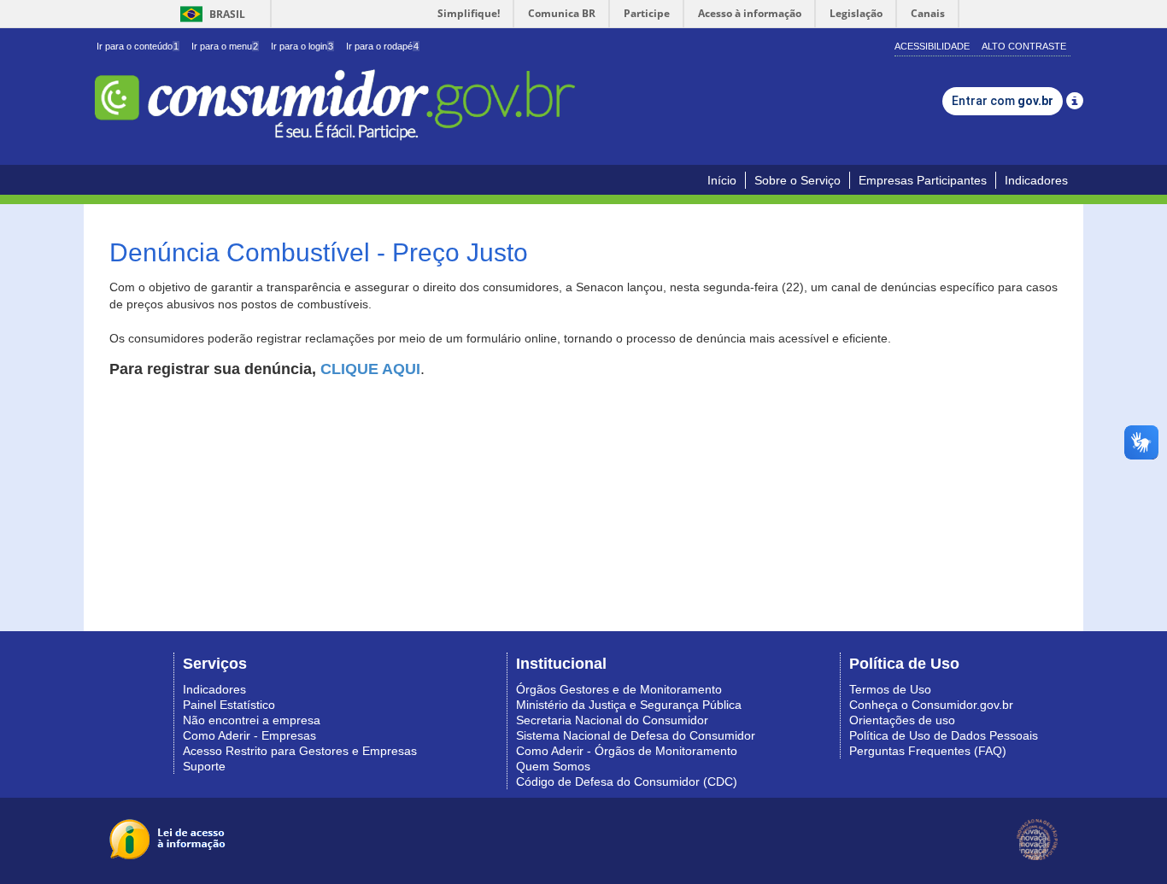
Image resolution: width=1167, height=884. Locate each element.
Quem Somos (553, 766)
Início (721, 180)
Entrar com (1002, 101)
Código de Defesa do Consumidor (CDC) (626, 781)
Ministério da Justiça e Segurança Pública (629, 704)
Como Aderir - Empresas (249, 735)
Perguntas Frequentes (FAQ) (927, 751)
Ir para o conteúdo (138, 46)
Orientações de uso (902, 720)
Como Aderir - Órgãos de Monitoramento (626, 751)
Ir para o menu (224, 46)
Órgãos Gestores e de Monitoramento (619, 689)
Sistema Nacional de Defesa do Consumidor (635, 735)
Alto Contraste (1024, 46)
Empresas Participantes (923, 180)
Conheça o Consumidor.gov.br (931, 704)
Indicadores (1036, 180)
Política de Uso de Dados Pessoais (943, 735)
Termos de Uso (890, 689)
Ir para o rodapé (382, 46)
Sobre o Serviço (797, 180)
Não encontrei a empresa (251, 720)
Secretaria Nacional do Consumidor (612, 720)
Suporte (204, 766)
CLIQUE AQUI (370, 369)
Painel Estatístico (229, 704)
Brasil (209, 14)
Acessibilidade (932, 46)
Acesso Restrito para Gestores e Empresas (300, 751)
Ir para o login (302, 46)
